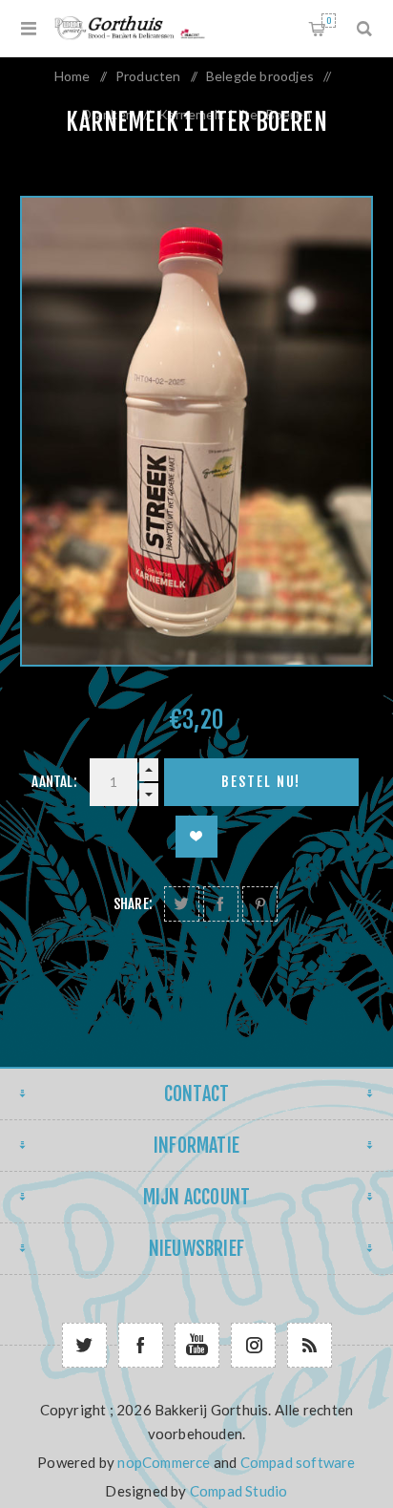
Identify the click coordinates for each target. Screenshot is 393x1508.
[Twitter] (84, 1345)
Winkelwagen (328, 20)
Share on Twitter (181, 904)
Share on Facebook (220, 904)
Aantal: (53, 782)
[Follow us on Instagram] (253, 1345)
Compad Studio (239, 1490)
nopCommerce (163, 1462)
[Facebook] (140, 1345)
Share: (133, 904)
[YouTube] (197, 1345)
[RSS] (309, 1345)
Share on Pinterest (260, 904)
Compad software (298, 1462)
